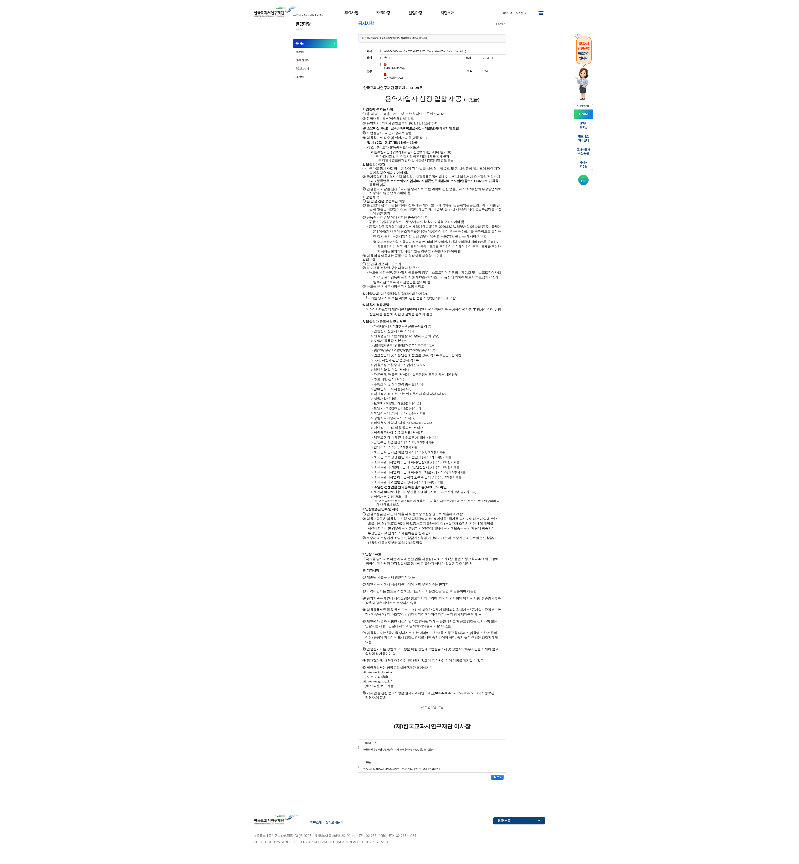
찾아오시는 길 (334, 822)
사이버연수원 (583, 164)
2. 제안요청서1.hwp (394, 77)
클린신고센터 (302, 68)
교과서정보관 (583, 125)
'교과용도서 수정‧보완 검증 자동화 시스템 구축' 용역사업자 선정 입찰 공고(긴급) (397, 749)
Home (583, 114)
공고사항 (299, 52)
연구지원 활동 (302, 60)
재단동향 (299, 76)
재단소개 (315, 822)
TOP (584, 181)
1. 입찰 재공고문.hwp (394, 68)
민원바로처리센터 (583, 138)
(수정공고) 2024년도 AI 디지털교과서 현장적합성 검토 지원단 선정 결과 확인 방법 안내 (401, 769)
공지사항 (299, 43)
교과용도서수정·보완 (583, 151)
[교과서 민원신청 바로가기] (583, 66)
